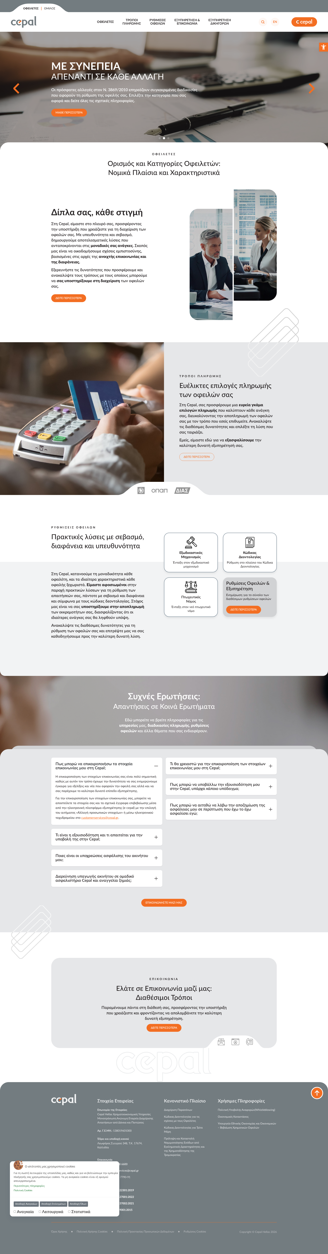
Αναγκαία (25, 1212)
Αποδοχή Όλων (78, 1204)
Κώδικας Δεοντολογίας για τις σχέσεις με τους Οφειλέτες (182, 1118)
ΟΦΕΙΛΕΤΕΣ (105, 22)
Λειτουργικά (52, 1212)
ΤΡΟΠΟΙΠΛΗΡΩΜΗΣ (131, 22)
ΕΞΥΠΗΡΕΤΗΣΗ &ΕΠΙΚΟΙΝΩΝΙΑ (187, 22)
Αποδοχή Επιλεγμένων (53, 1204)
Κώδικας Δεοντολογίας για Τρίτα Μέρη (183, 1129)
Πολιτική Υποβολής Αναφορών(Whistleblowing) (246, 1110)
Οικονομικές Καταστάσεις (233, 1116)
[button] (323, 47)
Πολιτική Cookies (23, 1190)
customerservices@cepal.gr (99, 817)
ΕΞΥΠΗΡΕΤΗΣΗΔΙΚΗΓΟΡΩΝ (219, 22)
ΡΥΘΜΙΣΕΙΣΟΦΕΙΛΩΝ (157, 22)
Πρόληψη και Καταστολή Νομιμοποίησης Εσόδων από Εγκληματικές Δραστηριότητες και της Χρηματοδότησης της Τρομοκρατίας (184, 1146)
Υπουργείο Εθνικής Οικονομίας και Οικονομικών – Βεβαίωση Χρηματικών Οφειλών (247, 1125)
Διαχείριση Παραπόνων (178, 1110)
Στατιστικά (80, 1212)
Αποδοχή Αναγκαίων (26, 1204)
